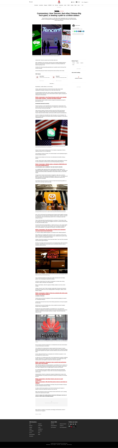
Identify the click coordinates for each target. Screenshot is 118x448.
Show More (51, 83)
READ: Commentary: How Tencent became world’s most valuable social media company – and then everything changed (50, 98)
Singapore (45, 5)
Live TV (30, 432)
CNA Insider (40, 425)
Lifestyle (72, 5)
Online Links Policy (69, 444)
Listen (79, 5)
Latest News (41, 5)
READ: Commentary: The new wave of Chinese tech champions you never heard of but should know (50, 230)
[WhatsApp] (75, 32)
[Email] (82, 32)
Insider (65, 5)
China (73, 64)
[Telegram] (76, 32)
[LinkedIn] (83, 32)
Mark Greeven (77, 25)
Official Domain (48, 444)
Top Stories (36, 5)
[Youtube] (70, 424)
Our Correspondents (63, 427)
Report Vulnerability (63, 444)
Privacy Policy (58, 444)
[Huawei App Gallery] (73, 427)
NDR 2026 (49, 5)
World (39, 434)
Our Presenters (53, 427)
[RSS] (75, 424)
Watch (75, 5)
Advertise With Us (54, 425)
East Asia (56, 5)
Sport (39, 432)
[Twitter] (80, 32)
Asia (53, 5)
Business (30, 425)
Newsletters (31, 436)
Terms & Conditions (53, 444)
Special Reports (32, 434)
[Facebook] (78, 32)
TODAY (68, 5)
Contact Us (61, 425)
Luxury (39, 427)
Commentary (61, 5)
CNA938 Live (40, 429)
